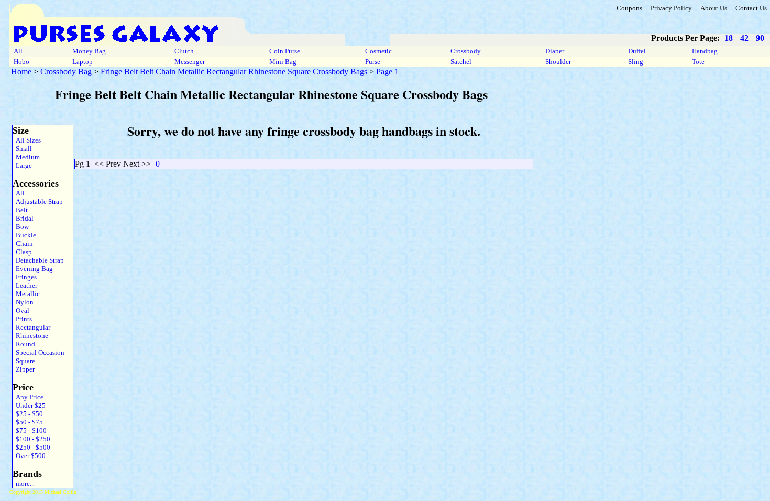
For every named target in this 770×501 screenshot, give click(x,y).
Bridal (23, 218)
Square (24, 361)
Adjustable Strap (38, 201)
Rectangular (31, 327)
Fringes (25, 277)
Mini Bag (283, 62)
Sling (635, 62)
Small (22, 149)
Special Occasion (38, 352)
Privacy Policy (671, 8)
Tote (698, 62)
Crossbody (465, 51)
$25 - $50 (28, 414)
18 (728, 38)
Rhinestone (30, 336)
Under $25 (29, 405)
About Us (713, 8)
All (18, 51)
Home (21, 71)
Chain (23, 243)
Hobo (21, 62)
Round (24, 344)
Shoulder (558, 62)
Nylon (23, 302)
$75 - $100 (30, 430)
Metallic (26, 294)
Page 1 (387, 71)
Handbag (704, 51)
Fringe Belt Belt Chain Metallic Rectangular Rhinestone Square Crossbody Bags (234, 71)
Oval (21, 310)
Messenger (189, 62)
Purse (373, 62)
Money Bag (89, 51)
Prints (22, 319)
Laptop (82, 62)
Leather (25, 285)
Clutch (184, 51)
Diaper (555, 51)
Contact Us (751, 8)
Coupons (629, 8)
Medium (26, 157)
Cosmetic (378, 51)
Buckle (24, 235)
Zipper (24, 369)
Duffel (636, 51)
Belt (20, 210)
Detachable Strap (38, 260)
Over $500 (29, 456)
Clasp (22, 252)
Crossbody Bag (66, 71)
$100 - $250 (31, 439)
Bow (21, 227)
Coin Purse (285, 51)
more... (24, 483)
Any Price (28, 397)
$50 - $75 (28, 422)
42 (744, 38)
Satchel (461, 62)
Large (22, 165)
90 (760, 38)
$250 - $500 (31, 447)
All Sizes (27, 140)
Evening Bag (33, 269)
